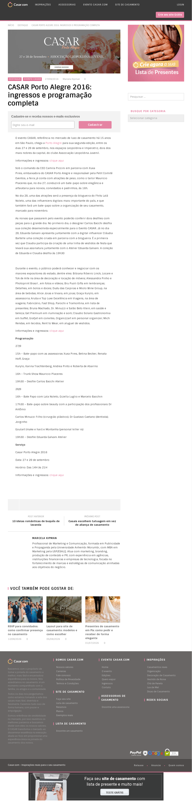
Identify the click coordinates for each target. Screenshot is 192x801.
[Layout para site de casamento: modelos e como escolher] (64, 609)
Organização (154, 671)
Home (105, 667)
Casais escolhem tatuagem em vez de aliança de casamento (92, 521)
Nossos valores (64, 667)
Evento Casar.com (95, 4)
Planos (59, 711)
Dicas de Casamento (158, 691)
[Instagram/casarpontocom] (145, 707)
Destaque (23, 25)
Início (11, 25)
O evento (107, 671)
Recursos (61, 707)
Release (139, 765)
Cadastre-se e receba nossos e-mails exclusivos (45, 116)
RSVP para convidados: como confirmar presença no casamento (25, 630)
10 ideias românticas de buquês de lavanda (36, 521)
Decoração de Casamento (161, 675)
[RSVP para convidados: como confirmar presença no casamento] (25, 609)
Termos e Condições (67, 683)
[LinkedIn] (33, 573)
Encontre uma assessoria (115, 707)
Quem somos (176, 765)
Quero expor (109, 679)
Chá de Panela (155, 683)
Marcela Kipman (71, 79)
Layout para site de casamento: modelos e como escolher (61, 630)
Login (180, 4)
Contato (106, 687)
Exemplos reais (64, 715)
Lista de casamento (67, 703)
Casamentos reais (157, 667)
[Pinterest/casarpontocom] (147, 707)
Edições (106, 675)
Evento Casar (32, 79)
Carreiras (61, 671)
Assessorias (67, 4)
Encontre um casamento (69, 730)
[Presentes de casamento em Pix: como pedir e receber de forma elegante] (102, 609)
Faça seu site (63, 699)
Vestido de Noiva (156, 679)
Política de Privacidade (68, 679)
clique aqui (57, 160)
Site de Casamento (127, 4)
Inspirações (43, 4)
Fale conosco (63, 675)
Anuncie (156, 765)
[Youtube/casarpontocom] (149, 707)
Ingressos (107, 683)
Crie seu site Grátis (170, 14)
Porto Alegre (53, 143)
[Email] (40, 573)
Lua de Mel (153, 687)
